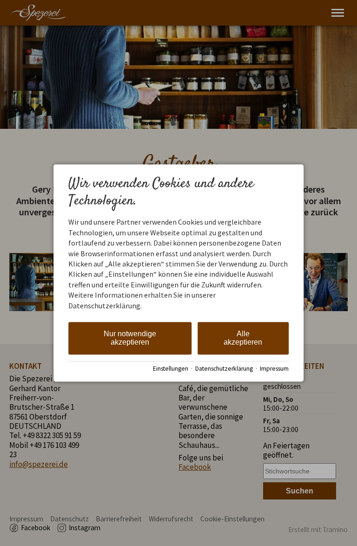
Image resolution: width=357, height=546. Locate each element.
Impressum (274, 369)
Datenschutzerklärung (224, 369)
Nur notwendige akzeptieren (130, 338)
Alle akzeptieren (243, 338)
